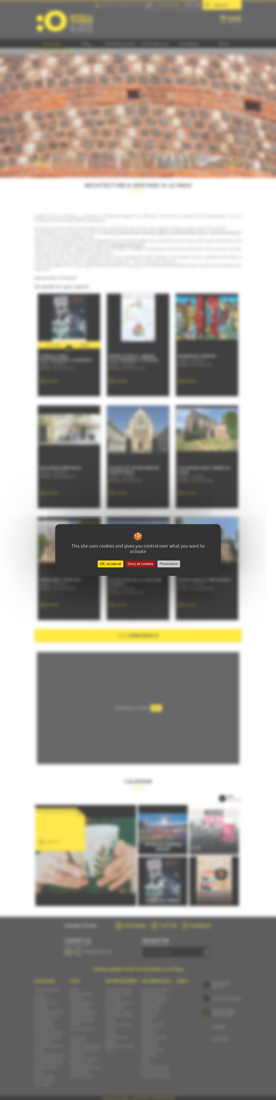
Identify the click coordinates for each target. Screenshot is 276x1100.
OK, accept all (110, 564)
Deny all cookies (140, 564)
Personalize (169, 564)
